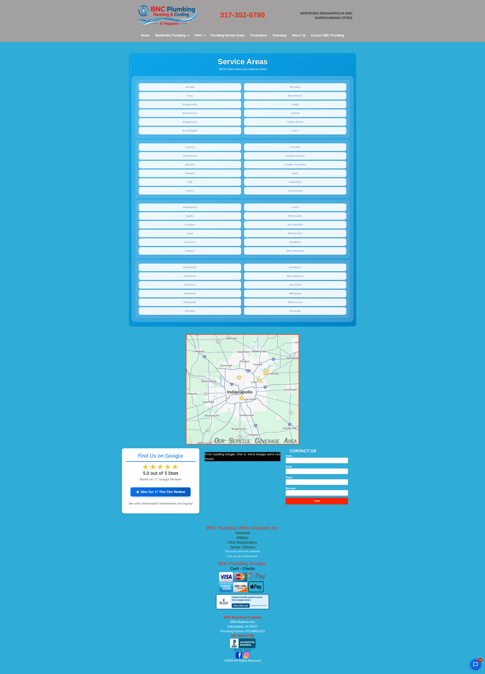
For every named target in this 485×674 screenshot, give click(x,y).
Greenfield (295, 182)
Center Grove (295, 121)
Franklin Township (295, 164)
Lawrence (190, 242)
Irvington (190, 224)
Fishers (190, 190)
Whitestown (295, 302)
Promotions (258, 35)
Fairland (190, 173)
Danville (190, 164)
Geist (295, 173)
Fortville (295, 147)
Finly (189, 182)
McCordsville (295, 224)
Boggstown (190, 121)
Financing (279, 35)
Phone (289, 477)
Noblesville (190, 267)
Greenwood (295, 190)
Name (289, 456)
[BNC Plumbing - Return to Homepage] (166, 15)
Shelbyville (189, 302)
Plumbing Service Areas (227, 35)
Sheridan (190, 311)
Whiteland (295, 293)
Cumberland (190, 155)
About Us (298, 35)
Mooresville (295, 233)
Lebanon (190, 250)
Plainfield (190, 293)
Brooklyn (295, 87)
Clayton (190, 147)
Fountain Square (295, 155)
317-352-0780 (242, 15)
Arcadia (189, 87)
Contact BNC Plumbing (327, 35)
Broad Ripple (190, 130)
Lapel (190, 233)
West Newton (295, 276)
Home (145, 35)
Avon (190, 95)
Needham (295, 242)
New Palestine (295, 250)
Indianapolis (190, 207)
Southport (295, 267)
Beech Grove (189, 113)
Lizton (295, 207)
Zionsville (295, 311)
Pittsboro (190, 284)
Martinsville (295, 215)
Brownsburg (295, 95)
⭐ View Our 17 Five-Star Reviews (160, 492)
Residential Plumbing (170, 35)
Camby (295, 104)
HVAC (198, 35)
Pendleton (190, 276)
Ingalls (190, 215)
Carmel (295, 113)
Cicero (295, 130)
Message (291, 488)
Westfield (295, 284)
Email (289, 466)
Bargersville (190, 104)
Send (317, 501)
